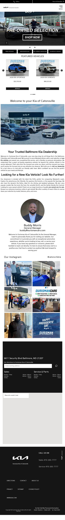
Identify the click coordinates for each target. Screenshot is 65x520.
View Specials (9, 51)
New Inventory (25, 51)
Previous (30, 47)
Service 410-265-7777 (48, 467)
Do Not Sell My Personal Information (47, 508)
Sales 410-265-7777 (47, 460)
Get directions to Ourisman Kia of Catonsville (18, 362)
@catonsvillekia (54, 257)
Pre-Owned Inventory (40, 51)
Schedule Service (55, 51)
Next (35, 47)
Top (62, 458)
